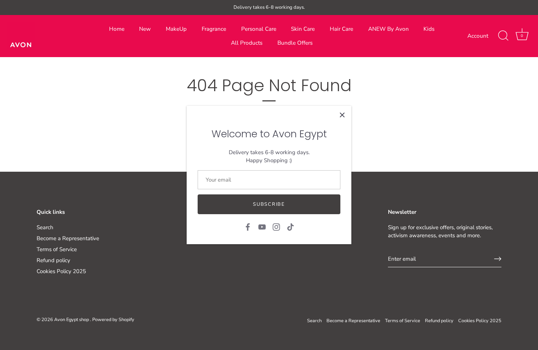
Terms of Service (57, 249)
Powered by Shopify (113, 319)
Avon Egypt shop (72, 319)
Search (45, 227)
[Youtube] (262, 226)
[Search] (503, 36)
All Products (246, 42)
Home (116, 29)
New (145, 29)
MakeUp (176, 29)
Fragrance (214, 29)
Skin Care (303, 29)
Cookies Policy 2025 (61, 271)
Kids (428, 29)
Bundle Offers (295, 42)
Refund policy (53, 260)
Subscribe (269, 204)
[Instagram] (276, 226)
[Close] (342, 115)
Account (477, 36)
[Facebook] (247, 226)
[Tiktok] (290, 226)
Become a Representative (68, 238)
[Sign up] (497, 258)
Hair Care (341, 29)
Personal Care (258, 29)
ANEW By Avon (388, 29)
